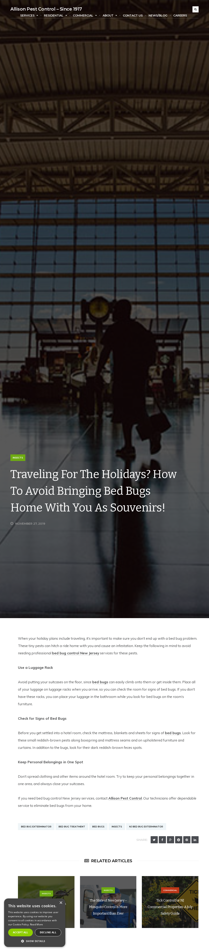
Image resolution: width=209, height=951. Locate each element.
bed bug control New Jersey (75, 653)
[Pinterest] (186, 839)
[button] (34, 941)
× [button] (60, 902)
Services (27, 15)
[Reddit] (178, 839)
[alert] (34, 922)
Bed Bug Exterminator (36, 826)
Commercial (83, 15)
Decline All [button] (48, 932)
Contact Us (133, 15)
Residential (53, 15)
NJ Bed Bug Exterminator (146, 826)
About (108, 15)
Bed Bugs (98, 826)
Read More (36, 924)
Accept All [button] (20, 932)
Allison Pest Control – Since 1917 (46, 9)
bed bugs (100, 682)
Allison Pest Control (125, 798)
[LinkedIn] (195, 839)
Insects (18, 457)
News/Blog (158, 15)
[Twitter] (154, 839)
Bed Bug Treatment (72, 826)
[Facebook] (162, 839)
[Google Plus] (170, 839)
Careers (180, 15)
